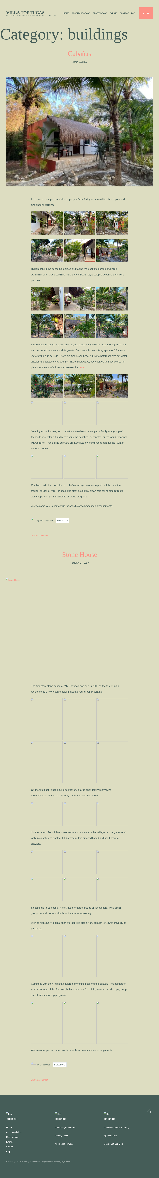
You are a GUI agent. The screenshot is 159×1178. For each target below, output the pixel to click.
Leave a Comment (39, 535)
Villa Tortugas (25, 12)
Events (113, 13)
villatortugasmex (46, 520)
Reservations (100, 13)
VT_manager (45, 1065)
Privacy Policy (61, 1136)
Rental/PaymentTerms (65, 1127)
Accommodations (81, 13)
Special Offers (110, 1136)
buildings (62, 520)
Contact (124, 13)
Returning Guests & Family (116, 1127)
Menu (146, 13)
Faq (133, 13)
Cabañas (79, 53)
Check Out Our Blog (113, 1144)
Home (66, 13)
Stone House (79, 554)
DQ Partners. (66, 1162)
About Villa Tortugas (64, 1144)
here (81, 367)
